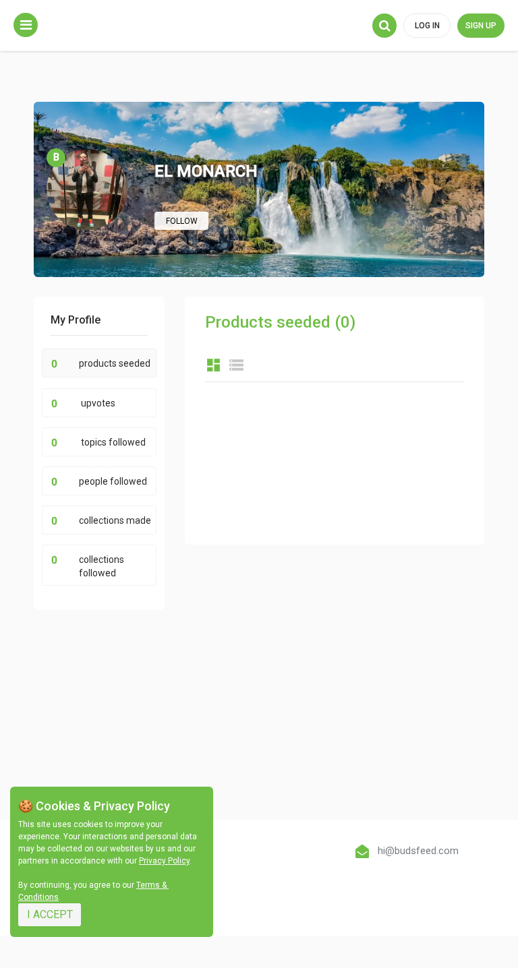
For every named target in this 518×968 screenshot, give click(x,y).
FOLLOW (182, 221)
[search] (384, 26)
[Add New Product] (25, 25)
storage (236, 365)
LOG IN (427, 25)
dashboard (213, 365)
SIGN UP (480, 25)
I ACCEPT (50, 914)
